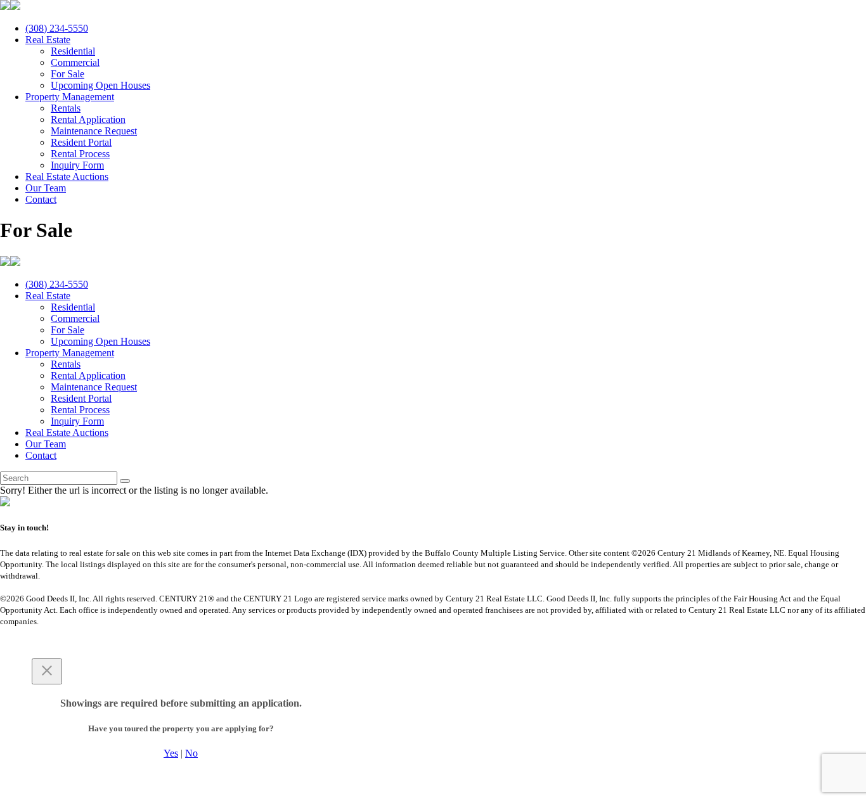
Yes (171, 753)
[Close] (47, 671)
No (191, 753)
